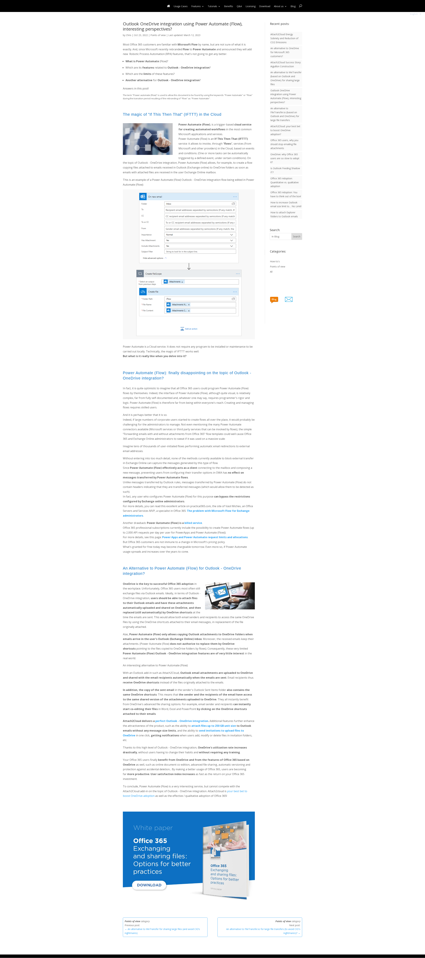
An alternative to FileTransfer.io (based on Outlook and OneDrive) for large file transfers (284, 114)
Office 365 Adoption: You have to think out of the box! (285, 194)
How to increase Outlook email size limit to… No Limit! (285, 204)
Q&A (239, 6)
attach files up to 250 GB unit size (213, 726)
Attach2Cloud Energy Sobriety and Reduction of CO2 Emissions (284, 38)
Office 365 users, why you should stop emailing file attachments (284, 144)
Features (196, 6)
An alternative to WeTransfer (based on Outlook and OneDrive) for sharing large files (285, 78)
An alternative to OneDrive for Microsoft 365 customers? (284, 52)
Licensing (250, 6)
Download (264, 6)
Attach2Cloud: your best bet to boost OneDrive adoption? (285, 130)
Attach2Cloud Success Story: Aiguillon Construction (285, 64)
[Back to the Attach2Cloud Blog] (277, 298)
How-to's (275, 261)
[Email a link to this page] (293, 298)
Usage (181, 6)
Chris (128, 35)
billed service (193, 523)
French (414, 18)
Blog (293, 6)
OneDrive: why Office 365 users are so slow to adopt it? (284, 158)
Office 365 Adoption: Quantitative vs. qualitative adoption (284, 182)
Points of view (158, 35)
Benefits (228, 6)
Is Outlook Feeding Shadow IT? (285, 170)
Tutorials (212, 6)
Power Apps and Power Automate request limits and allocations (205, 537)
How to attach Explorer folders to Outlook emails (284, 214)
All (271, 271)
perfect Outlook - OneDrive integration (181, 721)
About (279, 6)
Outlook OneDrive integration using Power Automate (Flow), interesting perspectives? (285, 96)
